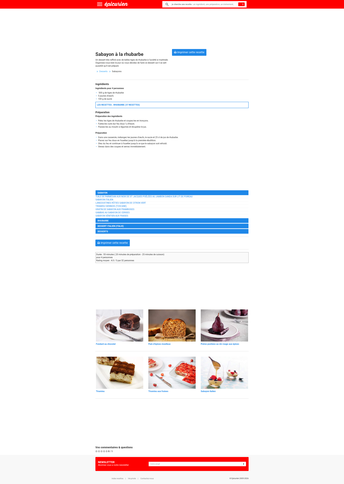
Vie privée (132, 478)
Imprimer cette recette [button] (190, 52)
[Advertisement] (172, 28)
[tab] (172, 192)
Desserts (103, 71)
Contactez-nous (147, 478)
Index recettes (117, 478)
